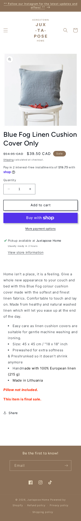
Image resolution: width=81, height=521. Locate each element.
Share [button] (13, 413)
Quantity (9, 180)
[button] (6, 30)
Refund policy (36, 505)
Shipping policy (42, 512)
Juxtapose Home (38, 499)
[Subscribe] (66, 465)
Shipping (8, 159)
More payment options (40, 228)
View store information (25, 252)
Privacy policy (59, 505)
